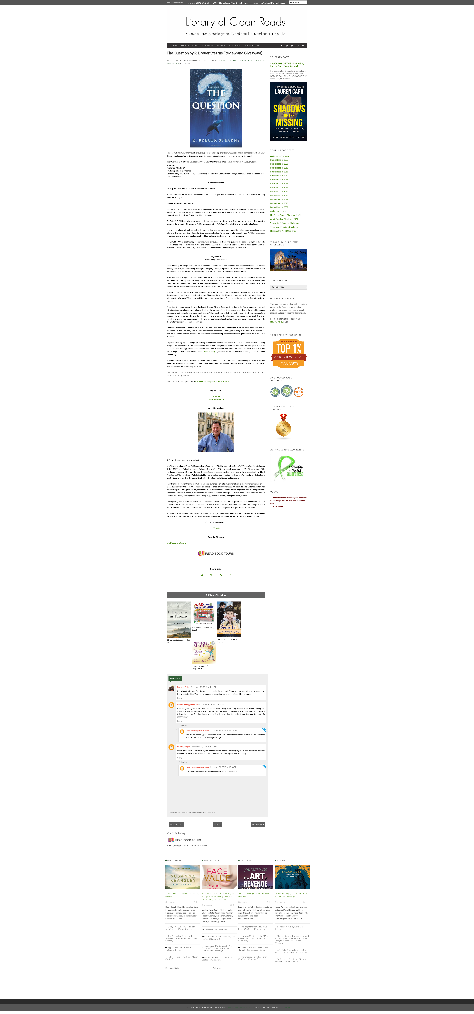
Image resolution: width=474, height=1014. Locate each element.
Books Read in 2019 (279, 168)
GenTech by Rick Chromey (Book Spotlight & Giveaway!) (217, 958)
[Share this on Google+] (211, 575)
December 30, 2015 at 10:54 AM (204, 746)
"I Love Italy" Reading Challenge (284, 223)
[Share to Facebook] (230, 575)
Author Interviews (278, 211)
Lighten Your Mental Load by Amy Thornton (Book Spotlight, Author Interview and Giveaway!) (217, 948)
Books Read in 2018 (279, 172)
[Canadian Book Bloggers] (283, 440)
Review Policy (276, 322)
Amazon (216, 396)
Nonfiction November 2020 (216, 929)
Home (175, 45)
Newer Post (176, 824)
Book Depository (216, 399)
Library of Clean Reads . (239, 1007)
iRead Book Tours (252, 45)
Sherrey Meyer (183, 747)
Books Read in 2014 (279, 188)
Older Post (258, 824)
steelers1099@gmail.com (187, 704)
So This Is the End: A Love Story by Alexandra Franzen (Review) (290, 960)
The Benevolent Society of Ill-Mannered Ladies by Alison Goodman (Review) (181, 938)
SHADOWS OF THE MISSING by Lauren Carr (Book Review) (222, 3)
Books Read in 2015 (279, 180)
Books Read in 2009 (279, 207)
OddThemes (285, 1007)
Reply (179, 698)
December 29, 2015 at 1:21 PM (204, 687)
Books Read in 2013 (279, 191)
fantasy (240, 60)
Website (216, 528)
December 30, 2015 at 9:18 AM (211, 704)
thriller (176, 63)
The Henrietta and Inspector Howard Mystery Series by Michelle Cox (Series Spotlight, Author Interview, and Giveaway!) (292, 939)
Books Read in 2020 (279, 164)
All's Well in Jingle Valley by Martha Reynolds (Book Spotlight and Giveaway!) (292, 951)
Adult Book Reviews (229, 60)
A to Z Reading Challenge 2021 (284, 219)
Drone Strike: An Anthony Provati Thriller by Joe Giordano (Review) (253, 948)
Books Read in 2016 (279, 184)
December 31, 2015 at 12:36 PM (223, 730)
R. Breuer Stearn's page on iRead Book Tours (214, 381)
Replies (184, 725)
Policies (195, 45)
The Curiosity (209, 351)
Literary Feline (183, 687)
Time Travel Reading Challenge (284, 227)
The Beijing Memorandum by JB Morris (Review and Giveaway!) (252, 927)
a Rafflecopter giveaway (177, 543)
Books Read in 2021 (279, 160)
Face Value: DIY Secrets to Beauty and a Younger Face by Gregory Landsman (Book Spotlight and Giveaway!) (219, 896)
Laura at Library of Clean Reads (197, 731)
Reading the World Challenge (283, 231)
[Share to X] (202, 575)
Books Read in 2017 (279, 176)
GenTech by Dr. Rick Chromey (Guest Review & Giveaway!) (219, 937)
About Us (185, 45)
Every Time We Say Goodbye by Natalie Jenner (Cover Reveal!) (180, 927)
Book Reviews (207, 45)
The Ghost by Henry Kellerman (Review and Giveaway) (252, 958)
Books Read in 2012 (279, 195)
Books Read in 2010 (279, 203)
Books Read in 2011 (279, 199)
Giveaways (220, 45)
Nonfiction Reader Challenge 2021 (285, 215)
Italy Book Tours (234, 45)
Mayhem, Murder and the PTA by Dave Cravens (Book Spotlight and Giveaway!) (253, 938)
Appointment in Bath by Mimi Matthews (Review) (178, 948)
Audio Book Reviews (279, 156)
